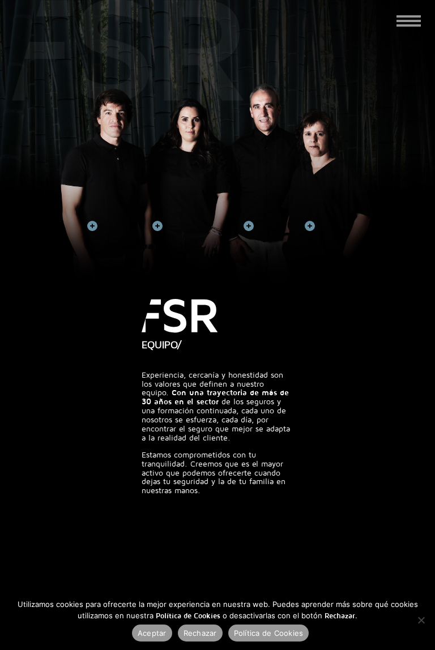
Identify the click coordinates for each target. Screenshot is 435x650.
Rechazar (200, 633)
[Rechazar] (421, 620)
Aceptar (152, 633)
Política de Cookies (269, 633)
